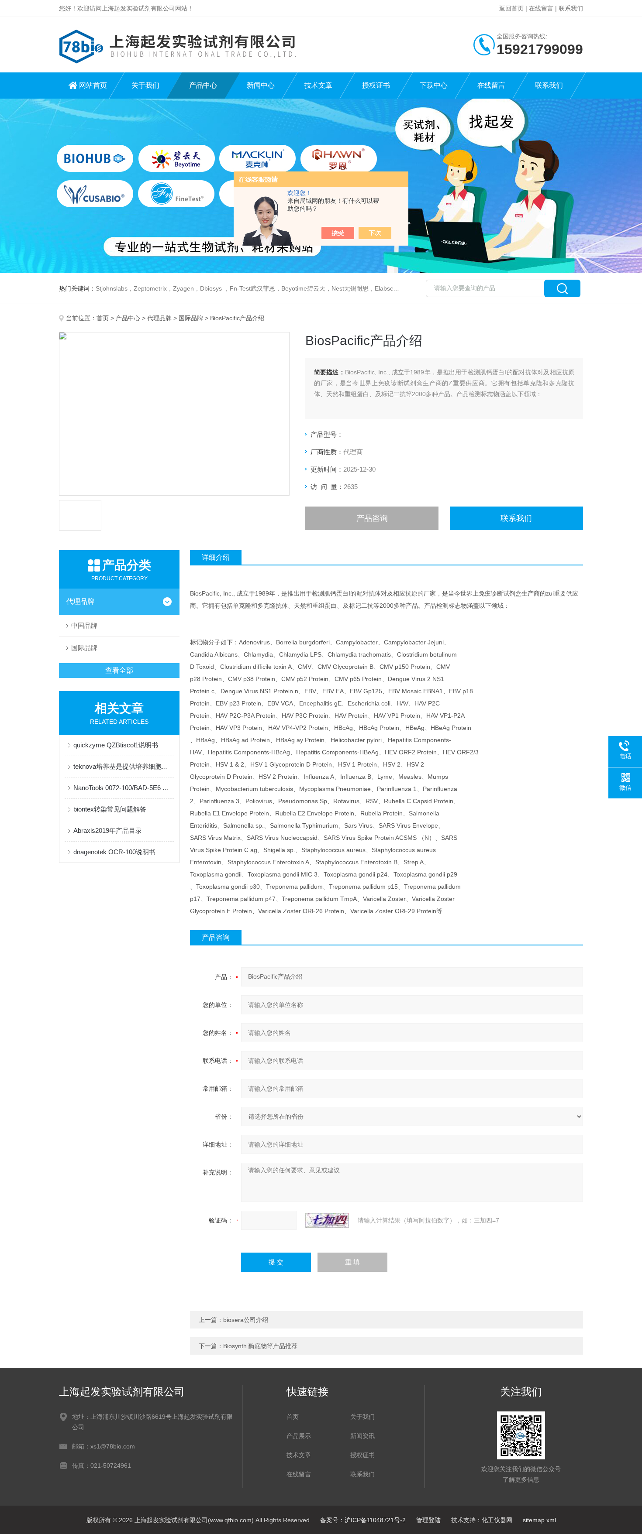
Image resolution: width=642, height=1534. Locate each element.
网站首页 (93, 85)
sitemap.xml (539, 1520)
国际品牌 (191, 318)
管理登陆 (428, 1520)
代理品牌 (159, 318)
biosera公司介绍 (245, 1319)
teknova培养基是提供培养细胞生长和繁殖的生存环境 (123, 766)
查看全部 (119, 670)
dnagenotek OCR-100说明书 (114, 852)
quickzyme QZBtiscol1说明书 (115, 745)
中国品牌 (84, 625)
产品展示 (298, 1435)
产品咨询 (372, 518)
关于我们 (145, 85)
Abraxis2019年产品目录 (107, 830)
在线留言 (541, 8)
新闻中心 (261, 85)
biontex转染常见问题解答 (109, 809)
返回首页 (511, 8)
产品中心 (203, 85)
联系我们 (571, 8)
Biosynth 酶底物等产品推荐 (260, 1345)
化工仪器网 (497, 1520)
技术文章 (318, 85)
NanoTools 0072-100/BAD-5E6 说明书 (123, 787)
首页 (103, 318)
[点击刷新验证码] (327, 1220)
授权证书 (376, 85)
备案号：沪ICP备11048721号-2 (363, 1520)
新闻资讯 (362, 1435)
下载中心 (434, 85)
